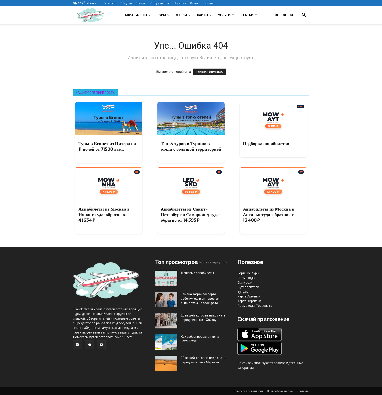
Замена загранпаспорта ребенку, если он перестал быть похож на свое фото (200, 298)
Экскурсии (244, 282)
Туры (161, 15)
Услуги (224, 15)
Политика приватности (248, 391)
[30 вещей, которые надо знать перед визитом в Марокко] (166, 363)
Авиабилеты (136, 15)
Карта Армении (248, 296)
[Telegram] (276, 15)
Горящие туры (248, 273)
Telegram (126, 3)
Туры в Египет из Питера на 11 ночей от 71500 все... (107, 146)
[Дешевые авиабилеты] (166, 278)
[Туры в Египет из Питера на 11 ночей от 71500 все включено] (108, 118)
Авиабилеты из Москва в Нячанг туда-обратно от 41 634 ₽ (104, 214)
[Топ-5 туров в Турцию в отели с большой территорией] (191, 118)
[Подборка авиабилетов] (273, 118)
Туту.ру (242, 292)
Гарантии (209, 3)
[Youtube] (291, 15)
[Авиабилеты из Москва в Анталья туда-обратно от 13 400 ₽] (273, 183)
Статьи (247, 15)
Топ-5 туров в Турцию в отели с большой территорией (191, 146)
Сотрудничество (160, 3)
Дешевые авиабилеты (197, 273)
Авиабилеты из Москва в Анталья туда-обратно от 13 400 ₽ (268, 214)
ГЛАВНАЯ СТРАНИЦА (210, 71)
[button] (303, 15)
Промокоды (246, 278)
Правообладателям (280, 391)
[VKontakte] (284, 15)
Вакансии (180, 3)
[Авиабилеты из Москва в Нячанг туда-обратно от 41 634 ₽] (108, 183)
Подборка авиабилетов (266, 143)
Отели (181, 15)
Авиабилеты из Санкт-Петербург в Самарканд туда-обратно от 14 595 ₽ (191, 214)
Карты (202, 15)
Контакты (303, 391)
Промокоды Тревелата (254, 305)
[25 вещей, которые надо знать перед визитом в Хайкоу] (166, 320)
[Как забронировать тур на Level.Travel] (166, 342)
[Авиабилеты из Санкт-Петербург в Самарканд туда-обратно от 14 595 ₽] (191, 183)
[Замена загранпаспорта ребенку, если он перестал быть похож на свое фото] (166, 299)
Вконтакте (110, 3)
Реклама (141, 3)
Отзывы (195, 3)
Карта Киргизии (249, 301)
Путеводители (248, 287)
